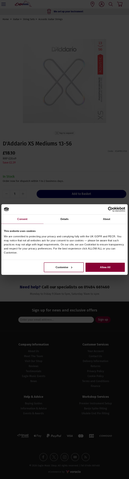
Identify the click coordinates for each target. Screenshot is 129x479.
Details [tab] (64, 219)
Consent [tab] (22, 219)
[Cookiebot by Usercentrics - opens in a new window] (110, 209)
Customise (62, 267)
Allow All (105, 267)
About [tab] (106, 219)
